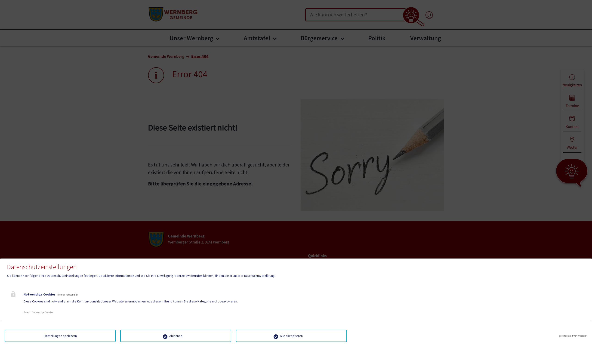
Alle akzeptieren (291, 336)
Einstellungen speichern (60, 336)
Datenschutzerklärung (259, 276)
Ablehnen (175, 336)
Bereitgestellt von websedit (573, 335)
